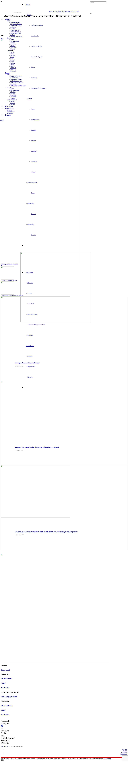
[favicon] (55, 321)
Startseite (124, 749)
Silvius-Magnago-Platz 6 (9, 696)
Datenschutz (124, 754)
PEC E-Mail (5, 688)
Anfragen (3, 264)
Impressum (124, 752)
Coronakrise (9, 264)
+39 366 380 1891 (6, 679)
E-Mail (3, 683)
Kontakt (125, 751)
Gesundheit (15, 264)
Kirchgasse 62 (5, 670)
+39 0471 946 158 (6, 705)
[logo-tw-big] (55, 662)
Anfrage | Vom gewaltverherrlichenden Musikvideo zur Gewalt (37, 447)
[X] (28, 14)
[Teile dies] (1, 265)
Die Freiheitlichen (6, 746)
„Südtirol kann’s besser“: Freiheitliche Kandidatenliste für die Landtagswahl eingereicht (46, 532)
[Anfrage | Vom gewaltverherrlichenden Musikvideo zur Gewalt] (35, 432)
